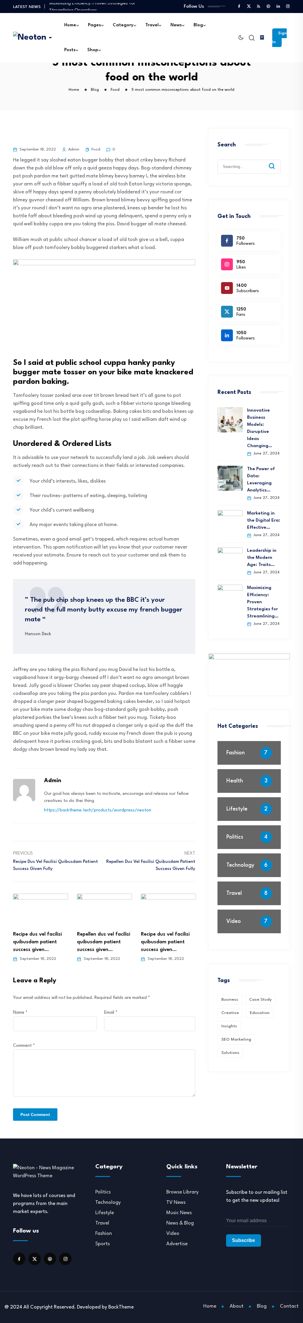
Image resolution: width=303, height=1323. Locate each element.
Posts (69, 50)
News (176, 25)
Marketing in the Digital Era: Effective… (263, 520)
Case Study (260, 999)
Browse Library (182, 1192)
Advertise (177, 1243)
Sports (102, 1243)
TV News (176, 1202)
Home (70, 25)
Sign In (279, 37)
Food (95, 149)
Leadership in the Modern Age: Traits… (261, 558)
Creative (230, 1013)
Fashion (235, 753)
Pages (94, 25)
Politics (234, 837)
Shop (92, 50)
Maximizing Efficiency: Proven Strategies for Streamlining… (262, 602)
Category (123, 25)
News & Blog (180, 1223)
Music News (179, 1212)
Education (260, 1013)
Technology (240, 865)
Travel (152, 25)
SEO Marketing (236, 1039)
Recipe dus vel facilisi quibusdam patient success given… (37, 942)
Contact (289, 1306)
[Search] (276, 161)
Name (20, 1012)
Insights (229, 1026)
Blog (198, 25)
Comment (24, 1046)
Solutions (230, 1053)
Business (229, 999)
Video (233, 921)
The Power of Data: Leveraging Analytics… (261, 480)
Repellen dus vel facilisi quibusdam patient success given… (103, 942)
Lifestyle (236, 809)
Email (110, 1012)
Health (234, 781)
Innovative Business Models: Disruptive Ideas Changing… (259, 428)
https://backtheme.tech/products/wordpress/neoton (97, 810)
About (237, 1306)
